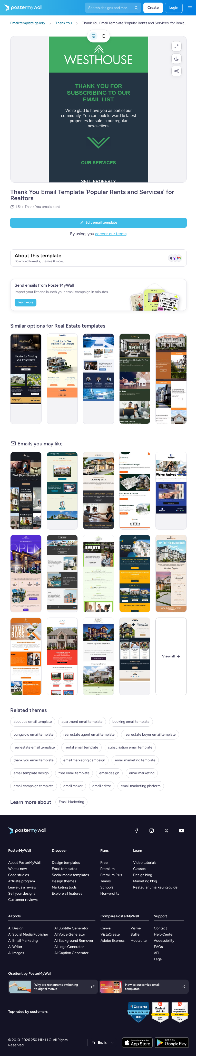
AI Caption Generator (71, 953)
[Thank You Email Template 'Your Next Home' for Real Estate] (26, 378)
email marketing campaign (84, 760)
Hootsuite (139, 940)
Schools (106, 887)
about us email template (33, 721)
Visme (136, 928)
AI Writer (15, 947)
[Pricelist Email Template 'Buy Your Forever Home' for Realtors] (62, 656)
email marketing (141, 773)
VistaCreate (110, 934)
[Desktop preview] (93, 36)
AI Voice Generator (69, 934)
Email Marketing (71, 802)
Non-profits (109, 893)
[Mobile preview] (104, 36)
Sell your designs (21, 893)
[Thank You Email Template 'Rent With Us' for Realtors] (98, 378)
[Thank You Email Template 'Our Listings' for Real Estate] (62, 378)
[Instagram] (151, 830)
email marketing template (135, 760)
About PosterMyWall (24, 862)
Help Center (164, 934)
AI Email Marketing (23, 940)
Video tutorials (144, 862)
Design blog (142, 875)
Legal (158, 959)
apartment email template (82, 721)
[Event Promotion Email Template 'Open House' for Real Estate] (26, 573)
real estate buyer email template (150, 734)
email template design (31, 773)
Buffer (136, 934)
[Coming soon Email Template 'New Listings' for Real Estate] (98, 491)
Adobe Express (113, 940)
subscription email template (130, 747)
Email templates (64, 869)
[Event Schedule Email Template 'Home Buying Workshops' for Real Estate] (98, 573)
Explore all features (67, 893)
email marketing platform (141, 786)
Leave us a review (22, 887)
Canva (106, 928)
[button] (176, 46)
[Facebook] (136, 830)
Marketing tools (64, 887)
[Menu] (190, 8)
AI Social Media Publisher (28, 934)
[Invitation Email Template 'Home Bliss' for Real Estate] (26, 656)
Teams (105, 881)
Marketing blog (145, 881)
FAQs (158, 947)
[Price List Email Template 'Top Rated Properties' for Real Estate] (98, 656)
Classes (139, 869)
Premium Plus (111, 875)
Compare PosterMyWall (120, 916)
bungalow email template (34, 734)
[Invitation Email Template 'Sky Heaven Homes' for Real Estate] (135, 573)
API (156, 953)
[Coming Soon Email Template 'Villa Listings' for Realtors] (62, 573)
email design (109, 773)
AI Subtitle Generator (71, 928)
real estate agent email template (89, 734)
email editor (101, 786)
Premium (107, 869)
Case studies (18, 875)
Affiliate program (21, 881)
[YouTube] (181, 830)
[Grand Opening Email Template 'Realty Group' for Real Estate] (171, 491)
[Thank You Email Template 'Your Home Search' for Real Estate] (135, 378)
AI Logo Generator (69, 947)
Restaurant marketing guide (155, 887)
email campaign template (34, 786)
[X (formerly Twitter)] (166, 830)
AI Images (16, 953)
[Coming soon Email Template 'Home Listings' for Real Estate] (135, 491)
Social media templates (70, 875)
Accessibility (164, 940)
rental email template (81, 747)
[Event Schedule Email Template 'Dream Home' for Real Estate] (171, 573)
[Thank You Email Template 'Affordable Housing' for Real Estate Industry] (171, 378)
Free (104, 862)
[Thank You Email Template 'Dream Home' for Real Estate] (26, 491)
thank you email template (34, 760)
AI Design (16, 928)
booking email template (131, 721)
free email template (74, 773)
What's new (17, 869)
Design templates (66, 862)
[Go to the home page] (21, 8)
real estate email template (34, 747)
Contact (160, 928)
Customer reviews (23, 899)
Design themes (64, 881)
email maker (73, 786)
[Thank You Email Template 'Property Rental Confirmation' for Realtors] (62, 491)
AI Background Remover (73, 940)
